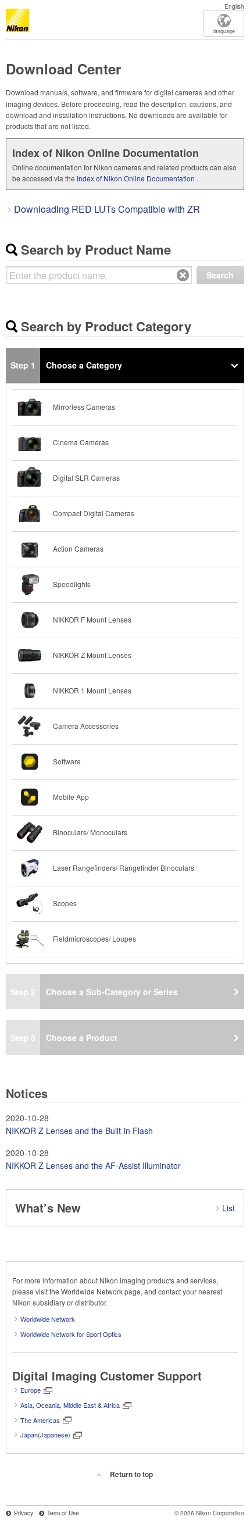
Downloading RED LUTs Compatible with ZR (107, 209)
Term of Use (63, 1513)
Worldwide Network (47, 1319)
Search (220, 275)
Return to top (131, 1474)
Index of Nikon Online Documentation (136, 178)
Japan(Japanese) (45, 1434)
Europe (30, 1389)
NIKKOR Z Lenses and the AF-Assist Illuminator (93, 1165)
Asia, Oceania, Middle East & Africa (70, 1405)
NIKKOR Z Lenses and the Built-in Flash (79, 1130)
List (228, 1208)
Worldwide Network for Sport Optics (71, 1334)
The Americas (40, 1420)
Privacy (23, 1513)
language (224, 31)
